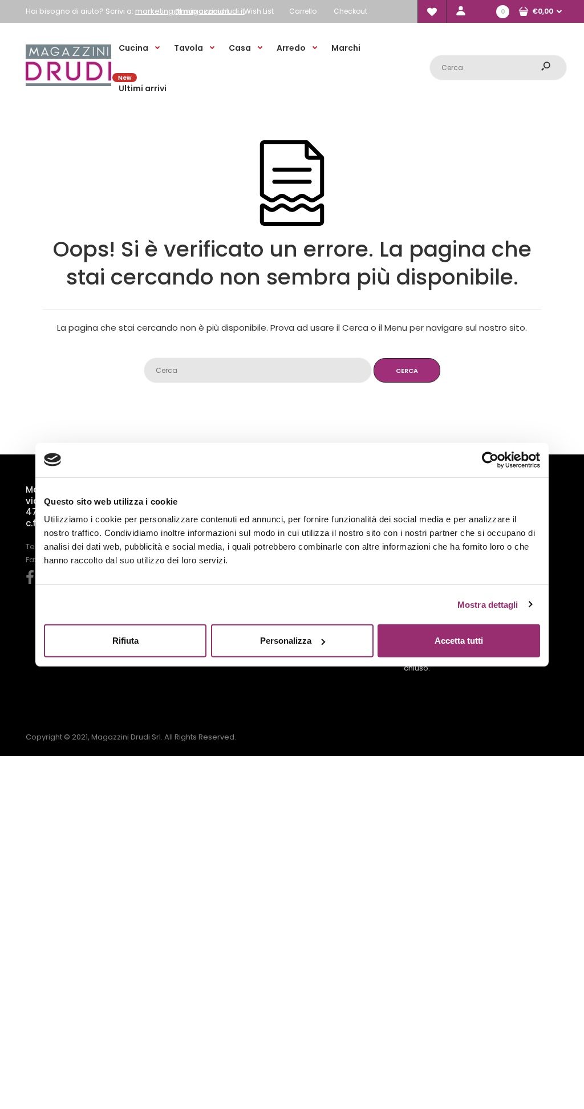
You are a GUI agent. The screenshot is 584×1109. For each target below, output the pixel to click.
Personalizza (285, 640)
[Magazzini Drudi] (68, 83)
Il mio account (203, 11)
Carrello (303, 11)
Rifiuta (125, 640)
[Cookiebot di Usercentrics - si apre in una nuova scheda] (490, 459)
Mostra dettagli (487, 604)
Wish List (259, 11)
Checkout (350, 11)
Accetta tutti (459, 640)
